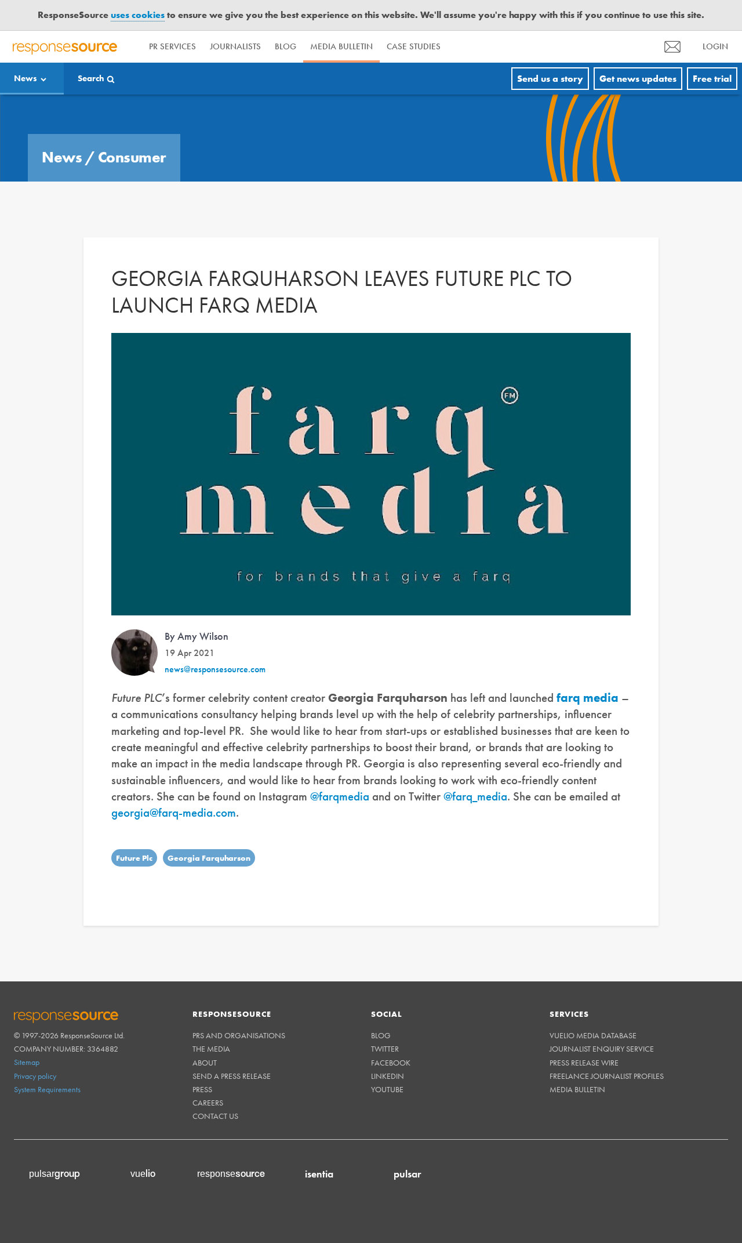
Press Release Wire (584, 1062)
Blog (285, 46)
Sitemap (26, 1062)
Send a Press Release (231, 1076)
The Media (211, 1048)
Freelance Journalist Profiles (607, 1076)
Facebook (390, 1062)
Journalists (235, 46)
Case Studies (414, 46)
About (204, 1062)
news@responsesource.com (215, 669)
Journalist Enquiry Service (602, 1048)
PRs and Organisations (238, 1035)
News (25, 78)
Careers (207, 1102)
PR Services (172, 46)
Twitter (385, 1048)
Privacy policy (35, 1076)
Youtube (387, 1089)
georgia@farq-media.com (173, 812)
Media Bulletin (341, 46)
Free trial (712, 79)
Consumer (132, 157)
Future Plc (134, 858)
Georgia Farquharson (209, 858)
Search (91, 78)
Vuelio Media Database (593, 1035)
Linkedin (387, 1076)
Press (202, 1089)
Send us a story (550, 79)
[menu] (672, 47)
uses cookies (138, 15)
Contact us (215, 1116)
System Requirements (47, 1089)
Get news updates (637, 79)
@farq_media (475, 796)
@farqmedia (339, 796)
